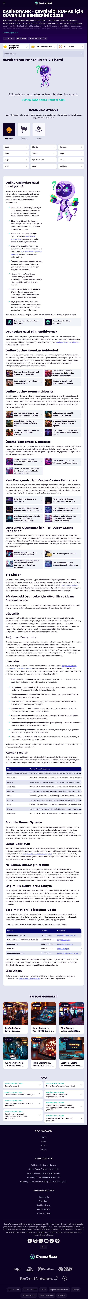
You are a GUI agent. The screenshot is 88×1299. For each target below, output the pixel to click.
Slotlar (43, 1149)
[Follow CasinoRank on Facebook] (30, 1241)
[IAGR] (17, 1269)
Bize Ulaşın (43, 1201)
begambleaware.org (65, 944)
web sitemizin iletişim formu (29, 979)
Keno (43, 1141)
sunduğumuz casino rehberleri (67, 342)
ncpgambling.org (63, 940)
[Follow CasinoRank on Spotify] (52, 1241)
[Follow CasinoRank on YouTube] (46, 1241)
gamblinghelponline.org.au (67, 953)
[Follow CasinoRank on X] (40, 1241)
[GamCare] (46, 1269)
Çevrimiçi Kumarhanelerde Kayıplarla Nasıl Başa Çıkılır (43, 1181)
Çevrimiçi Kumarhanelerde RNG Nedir (43, 1177)
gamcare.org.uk (63, 949)
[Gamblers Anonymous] (29, 1269)
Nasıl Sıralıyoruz (44, 1209)
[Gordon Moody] (65, 1269)
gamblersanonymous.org (66, 935)
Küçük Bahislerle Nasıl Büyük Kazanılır (43, 1173)
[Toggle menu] (4, 3)
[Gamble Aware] (39, 1278)
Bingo (43, 1137)
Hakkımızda (43, 1197)
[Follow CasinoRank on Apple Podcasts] (57, 1241)
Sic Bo (43, 1145)
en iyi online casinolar (70, 585)
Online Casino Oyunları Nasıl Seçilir (43, 1169)
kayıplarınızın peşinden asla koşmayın (37, 854)
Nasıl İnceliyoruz (43, 1205)
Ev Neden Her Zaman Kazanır (43, 1165)
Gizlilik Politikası (44, 1213)
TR (42, 1247)
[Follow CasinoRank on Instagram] (35, 1241)
